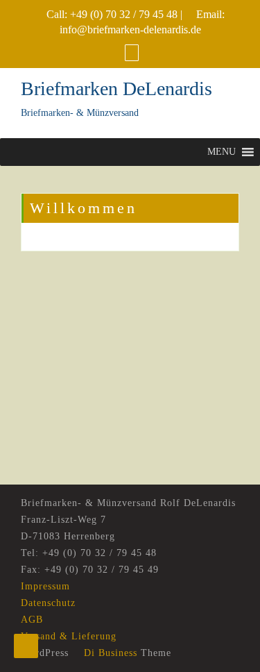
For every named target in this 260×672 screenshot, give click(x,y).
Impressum (45, 586)
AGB (32, 619)
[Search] (132, 52)
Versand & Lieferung (68, 636)
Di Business (108, 653)
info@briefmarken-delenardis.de (130, 29)
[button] (221, 152)
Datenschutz (48, 603)
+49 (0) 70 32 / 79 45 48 (123, 14)
